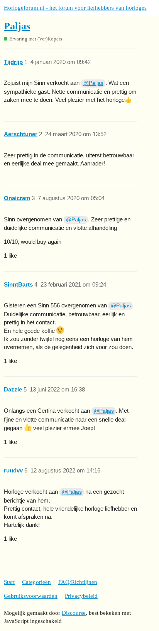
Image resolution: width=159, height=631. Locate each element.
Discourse (74, 613)
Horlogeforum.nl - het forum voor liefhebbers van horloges (75, 8)
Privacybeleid (81, 596)
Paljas (17, 26)
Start (9, 582)
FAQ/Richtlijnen (77, 582)
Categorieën (36, 582)
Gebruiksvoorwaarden (31, 596)
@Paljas (93, 83)
